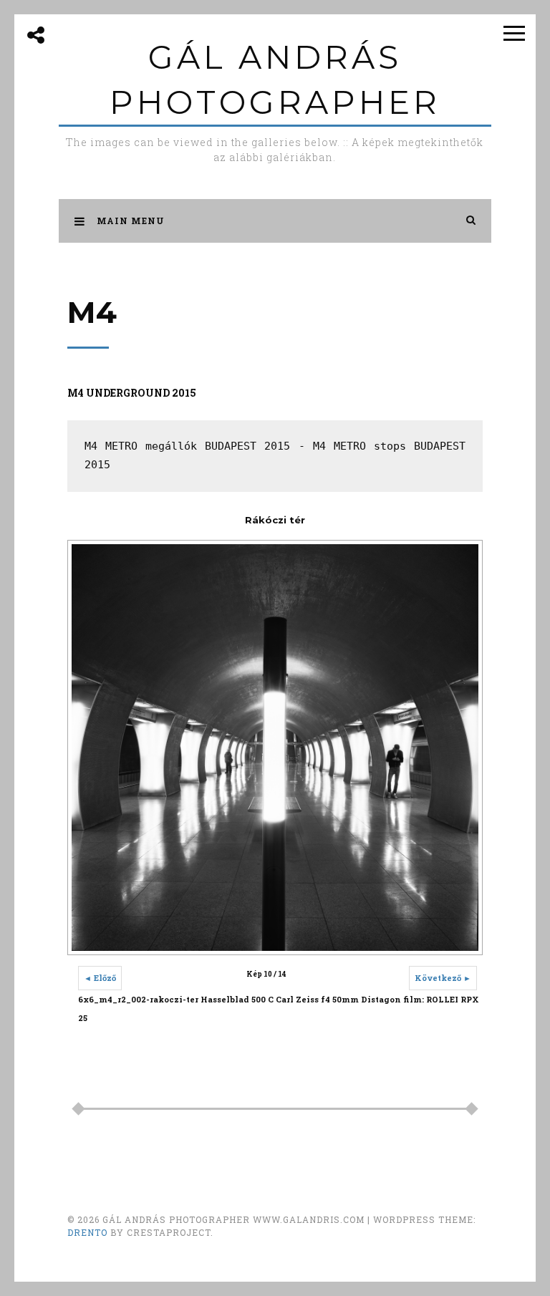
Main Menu (131, 220)
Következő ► (443, 977)
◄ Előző (100, 977)
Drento (87, 1232)
